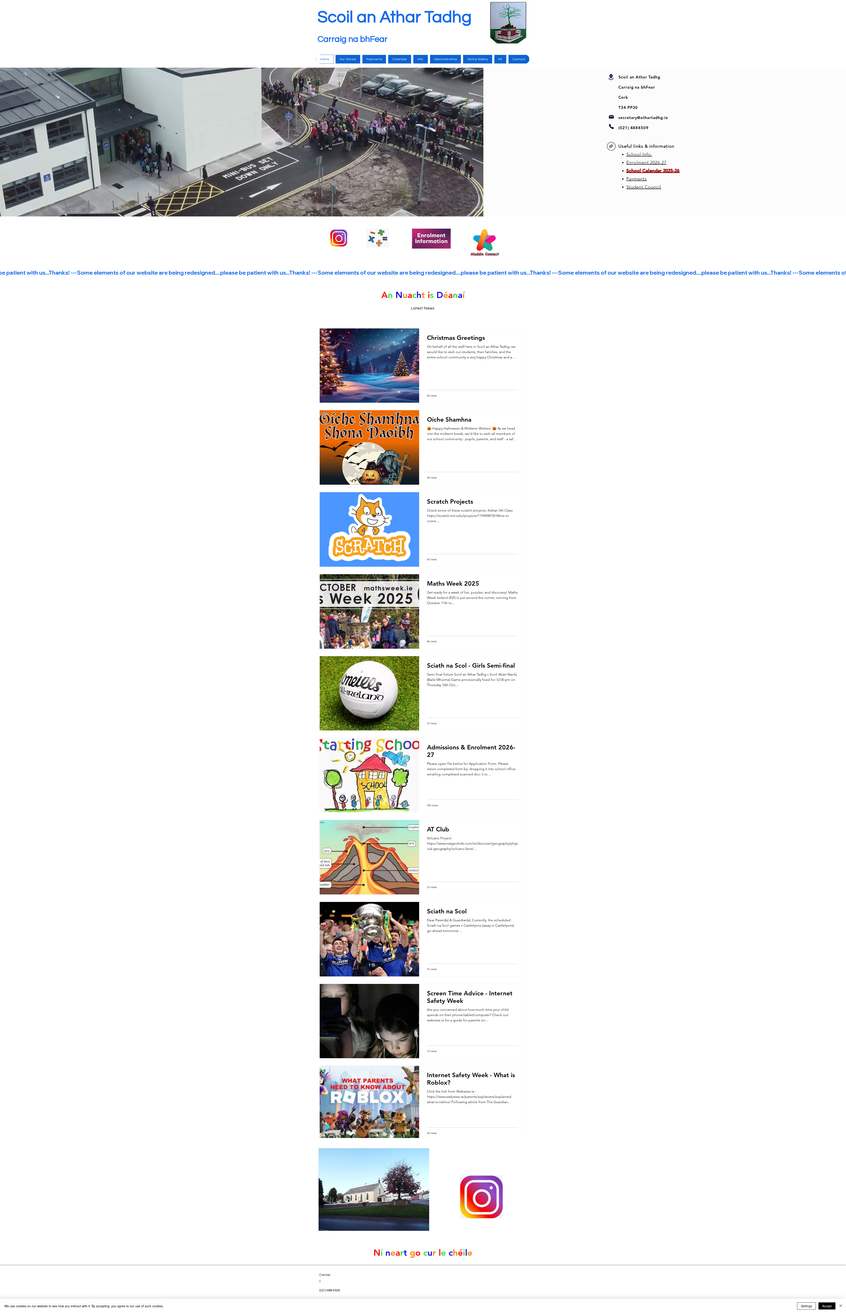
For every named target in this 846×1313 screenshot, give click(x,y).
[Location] (611, 77)
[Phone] (611, 126)
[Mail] (611, 116)
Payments (636, 178)
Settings (806, 1306)
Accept (827, 1306)
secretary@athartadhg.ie (643, 117)
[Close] (840, 1305)
